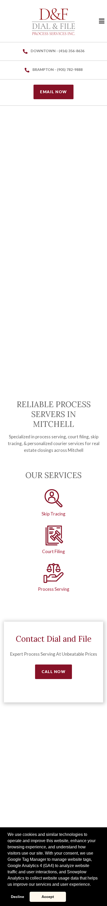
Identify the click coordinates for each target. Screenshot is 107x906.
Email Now (53, 91)
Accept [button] (48, 897)
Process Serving (53, 589)
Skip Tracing (53, 513)
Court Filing (53, 551)
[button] (92, 884)
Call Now (53, 671)
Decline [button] (17, 897)
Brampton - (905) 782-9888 (57, 69)
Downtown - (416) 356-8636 (57, 51)
